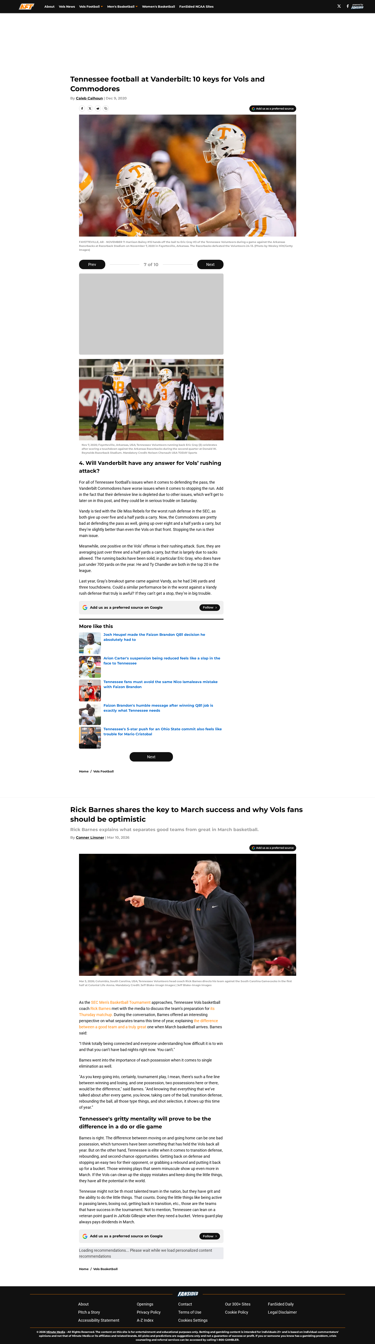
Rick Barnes (101, 1008)
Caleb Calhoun (89, 98)
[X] (339, 6)
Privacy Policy (149, 1312)
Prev (92, 264)
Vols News (67, 7)
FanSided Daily (281, 1304)
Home (84, 771)
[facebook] (348, 6)
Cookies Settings (193, 1320)
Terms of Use (189, 1312)
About (49, 7)
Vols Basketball (105, 1269)
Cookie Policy (236, 1312)
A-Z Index (145, 1320)
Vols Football (103, 771)
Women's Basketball (158, 7)
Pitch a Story (89, 1312)
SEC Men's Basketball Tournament (121, 1002)
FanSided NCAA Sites (196, 7)
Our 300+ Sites (237, 1304)
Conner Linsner (90, 837)
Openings (145, 1304)
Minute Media (55, 1332)
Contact (185, 1304)
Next (210, 264)
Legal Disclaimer (282, 1312)
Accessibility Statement (98, 1320)
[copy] (106, 108)
